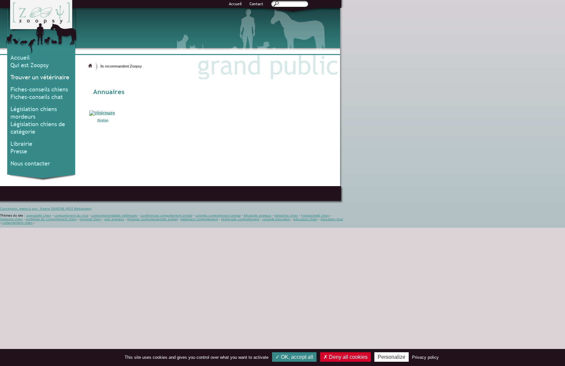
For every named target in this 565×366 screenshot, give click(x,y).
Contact (256, 4)
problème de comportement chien (51, 219)
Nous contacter (30, 163)
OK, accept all (296, 357)
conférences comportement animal (166, 215)
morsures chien (11, 219)
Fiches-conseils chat (36, 97)
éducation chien (305, 219)
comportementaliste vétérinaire (114, 215)
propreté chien (90, 219)
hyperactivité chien (315, 215)
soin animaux (114, 219)
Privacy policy (425, 357)
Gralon (102, 120)
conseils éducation (276, 219)
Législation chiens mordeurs (33, 112)
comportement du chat (71, 215)
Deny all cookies (348, 357)
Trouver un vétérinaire (39, 77)
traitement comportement (199, 219)
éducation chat (331, 219)
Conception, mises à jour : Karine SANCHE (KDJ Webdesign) (46, 208)
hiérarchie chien (286, 215)
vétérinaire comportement (240, 219)
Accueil (235, 4)
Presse (18, 151)
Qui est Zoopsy (29, 65)
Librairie (21, 143)
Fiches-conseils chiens (39, 89)
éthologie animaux (257, 215)
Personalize (391, 357)
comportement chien (17, 222)
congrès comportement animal (218, 215)
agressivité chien (38, 215)
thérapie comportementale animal (152, 219)
